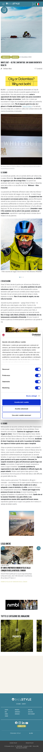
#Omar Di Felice (5, 581)
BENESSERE (17, 714)
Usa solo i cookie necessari (21, 415)
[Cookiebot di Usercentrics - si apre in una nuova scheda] (32, 335)
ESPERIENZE (17, 712)
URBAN (6, 716)
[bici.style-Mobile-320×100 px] (22, 81)
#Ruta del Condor (21, 581)
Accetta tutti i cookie (21, 402)
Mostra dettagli (31, 396)
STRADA (6, 710)
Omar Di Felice (5, 57)
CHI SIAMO (18, 704)
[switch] (38, 375)
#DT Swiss (13, 581)
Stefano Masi (7, 69)
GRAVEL (6, 714)
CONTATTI (24, 704)
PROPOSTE (17, 710)
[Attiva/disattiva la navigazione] (3, 4)
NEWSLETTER (21, 726)
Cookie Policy (13, 743)
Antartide (15, 57)
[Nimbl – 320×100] (22, 605)
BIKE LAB (30, 710)
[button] (34, 4)
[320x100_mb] (22, 332)
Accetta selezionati (21, 409)
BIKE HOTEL (30, 712)
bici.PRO (31, 733)
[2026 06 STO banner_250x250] (21, 523)
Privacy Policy (29, 743)
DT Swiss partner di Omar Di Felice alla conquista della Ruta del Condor (15, 569)
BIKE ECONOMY (31, 714)
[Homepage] (13, 4)
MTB (6, 712)
